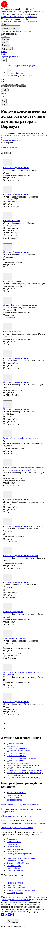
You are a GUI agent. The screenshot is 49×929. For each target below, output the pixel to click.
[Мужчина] (7, 162)
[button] (4, 51)
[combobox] (13, 84)
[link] (5, 45)
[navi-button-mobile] (4, 60)
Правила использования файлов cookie (19, 21)
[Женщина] (7, 462)
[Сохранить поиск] (4, 101)
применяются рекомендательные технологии (24, 898)
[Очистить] (5, 90)
